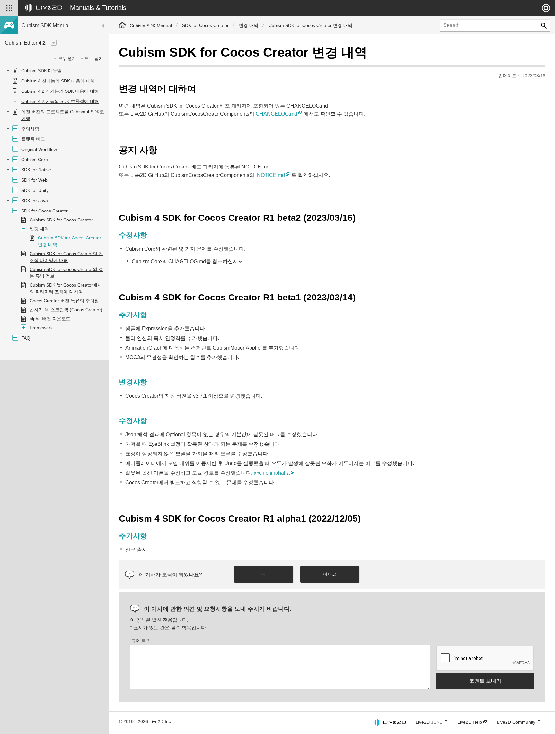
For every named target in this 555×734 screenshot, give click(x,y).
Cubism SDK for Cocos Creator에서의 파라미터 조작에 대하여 (66, 288)
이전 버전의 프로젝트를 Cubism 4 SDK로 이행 (62, 115)
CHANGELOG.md (276, 114)
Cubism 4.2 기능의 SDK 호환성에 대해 (60, 101)
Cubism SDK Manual (151, 25)
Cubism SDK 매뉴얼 (41, 70)
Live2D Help (469, 722)
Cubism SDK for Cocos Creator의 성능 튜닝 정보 (66, 273)
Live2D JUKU (429, 722)
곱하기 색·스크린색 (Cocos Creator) (66, 309)
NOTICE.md (271, 175)
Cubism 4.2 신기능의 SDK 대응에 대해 (60, 91)
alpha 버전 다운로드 (50, 318)
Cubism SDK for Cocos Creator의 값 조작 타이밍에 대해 (66, 257)
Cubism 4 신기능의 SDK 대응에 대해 (58, 80)
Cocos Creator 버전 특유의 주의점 (64, 300)
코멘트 (140, 641)
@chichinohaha (272, 473)
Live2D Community (516, 722)
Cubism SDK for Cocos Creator (61, 219)
